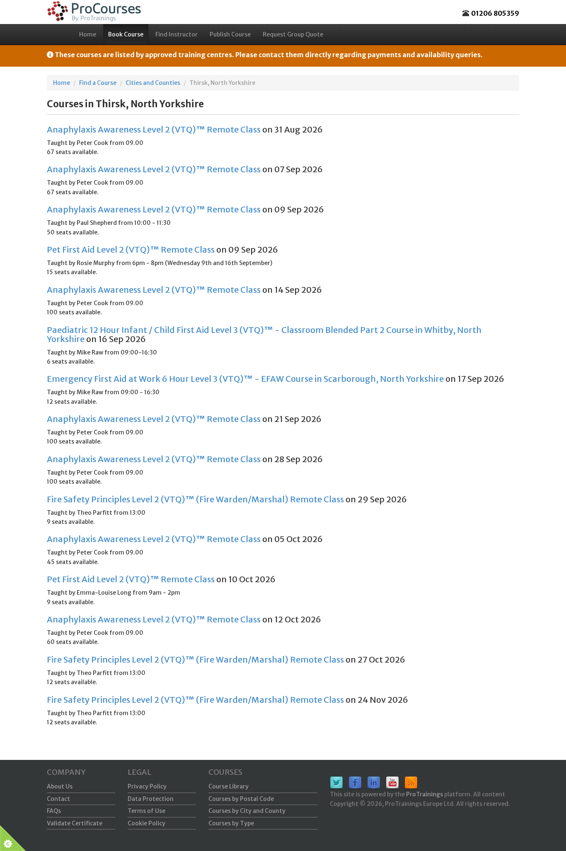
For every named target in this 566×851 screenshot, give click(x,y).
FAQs (54, 811)
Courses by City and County (246, 811)
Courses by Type (231, 823)
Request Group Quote (293, 34)
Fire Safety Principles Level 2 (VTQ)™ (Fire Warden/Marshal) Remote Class (195, 499)
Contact (58, 799)
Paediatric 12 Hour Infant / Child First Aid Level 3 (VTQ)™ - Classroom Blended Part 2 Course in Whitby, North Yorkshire (264, 334)
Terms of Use (146, 811)
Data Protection (151, 799)
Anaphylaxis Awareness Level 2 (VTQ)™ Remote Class (154, 129)
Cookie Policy (146, 823)
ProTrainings (424, 794)
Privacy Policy (147, 786)
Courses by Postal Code (241, 799)
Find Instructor (176, 34)
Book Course (125, 34)
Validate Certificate (74, 823)
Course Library (228, 786)
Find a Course (97, 83)
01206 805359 (495, 13)
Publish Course (230, 34)
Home (87, 34)
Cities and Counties (153, 83)
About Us (60, 786)
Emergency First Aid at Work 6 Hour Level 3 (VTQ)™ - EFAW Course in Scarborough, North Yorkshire (245, 379)
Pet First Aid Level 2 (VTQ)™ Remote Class (131, 249)
